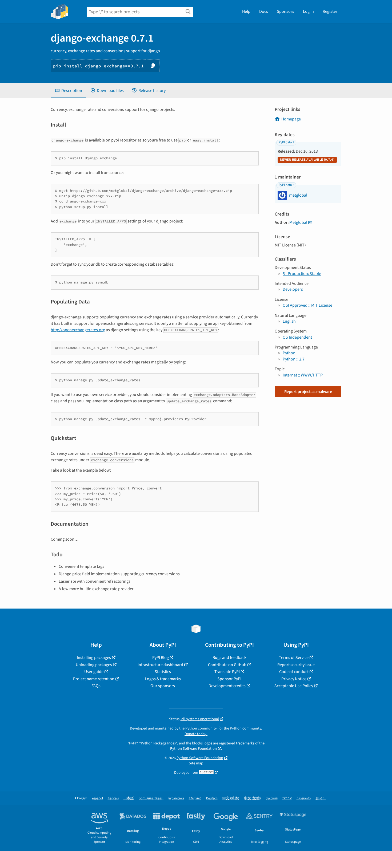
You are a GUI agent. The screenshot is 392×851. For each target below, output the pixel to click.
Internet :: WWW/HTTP (303, 375)
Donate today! (196, 734)
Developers (293, 289)
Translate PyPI (227, 672)
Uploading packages (94, 665)
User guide (93, 672)
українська (176, 798)
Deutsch (212, 798)
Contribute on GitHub (227, 665)
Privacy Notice (293, 679)
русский (272, 798)
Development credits (227, 686)
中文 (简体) (230, 798)
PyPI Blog (160, 657)
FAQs (96, 686)
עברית (287, 798)
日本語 (128, 798)
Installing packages (94, 657)
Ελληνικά (195, 798)
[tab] (68, 90)
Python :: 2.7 (294, 359)
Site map (196, 763)
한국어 (320, 798)
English (289, 321)
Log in (308, 11)
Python (289, 353)
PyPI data (285, 142)
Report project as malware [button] (308, 392)
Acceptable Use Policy (293, 686)
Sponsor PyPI (229, 679)
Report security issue (296, 665)
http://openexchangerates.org (78, 330)
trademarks (245, 743)
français (113, 798)
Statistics (163, 672)
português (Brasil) (151, 798)
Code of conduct (294, 672)
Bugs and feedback (229, 657)
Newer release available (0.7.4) (307, 159)
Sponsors (285, 11)
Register (330, 11)
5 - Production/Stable (302, 274)
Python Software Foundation (193, 748)
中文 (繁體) (252, 798)
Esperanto (304, 798)
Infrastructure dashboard (160, 665)
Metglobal (298, 222)
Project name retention (93, 679)
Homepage (291, 119)
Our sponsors (162, 686)
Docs (263, 11)
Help (246, 11)
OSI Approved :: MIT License (307, 305)
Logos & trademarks (163, 679)
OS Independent (297, 337)
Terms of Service (294, 657)
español (97, 798)
